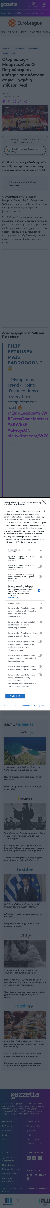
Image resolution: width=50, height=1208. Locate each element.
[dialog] (25, 604)
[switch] (40, 557)
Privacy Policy (40, 705)
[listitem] (25, 551)
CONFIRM (15, 696)
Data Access (25, 705)
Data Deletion (10, 705)
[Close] (44, 502)
